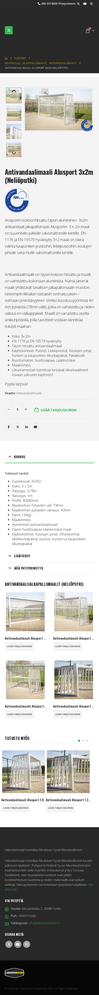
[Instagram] (91, 3)
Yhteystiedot (66, 3)
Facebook (8, 405)
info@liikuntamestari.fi (43, 901)
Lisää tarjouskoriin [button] (19, 624)
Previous (14, 69)
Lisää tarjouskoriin (58, 388)
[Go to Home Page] (6, 36)
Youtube (17, 922)
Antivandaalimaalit (29, 372)
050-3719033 (49, 3)
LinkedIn (27, 405)
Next (14, 132)
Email (35, 405)
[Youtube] (85, 3)
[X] (78, 3)
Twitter (17, 405)
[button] (9, 19)
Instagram (26, 922)
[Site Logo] (28, 19)
